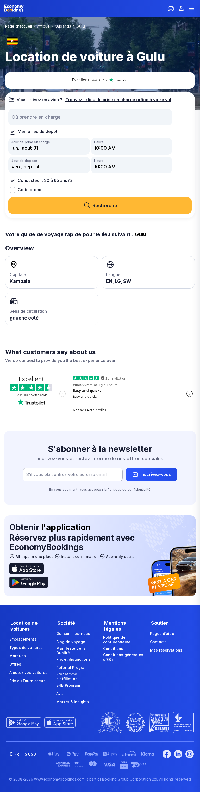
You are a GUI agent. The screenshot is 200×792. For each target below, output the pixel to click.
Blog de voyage (70, 642)
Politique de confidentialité (116, 639)
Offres (15, 664)
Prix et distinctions (73, 659)
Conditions (113, 648)
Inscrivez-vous (155, 474)
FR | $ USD (25, 754)
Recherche (104, 205)
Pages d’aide (162, 633)
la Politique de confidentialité (127, 489)
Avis (60, 693)
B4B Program (68, 685)
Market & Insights (72, 702)
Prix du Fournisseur (27, 681)
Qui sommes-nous (73, 633)
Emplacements (22, 639)
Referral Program (72, 667)
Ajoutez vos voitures (28, 672)
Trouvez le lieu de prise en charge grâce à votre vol (118, 99)
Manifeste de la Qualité (71, 650)
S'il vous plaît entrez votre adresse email (66, 474)
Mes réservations (166, 650)
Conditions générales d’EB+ (123, 657)
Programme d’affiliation (67, 676)
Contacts (158, 642)
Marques (17, 656)
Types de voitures (26, 647)
